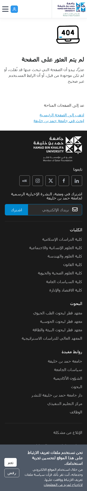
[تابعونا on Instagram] (37, 180)
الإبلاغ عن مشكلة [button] (67, 432)
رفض (11, 473)
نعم (10, 462)
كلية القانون (72, 264)
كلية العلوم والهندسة (65, 255)
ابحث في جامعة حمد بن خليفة (59, 120)
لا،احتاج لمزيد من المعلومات (63, 485)
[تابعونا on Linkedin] (77, 180)
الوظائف (76, 411)
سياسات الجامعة (68, 369)
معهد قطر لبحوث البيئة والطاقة (57, 329)
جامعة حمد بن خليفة (65, 360)
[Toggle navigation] (5, 9)
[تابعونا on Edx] (24, 180)
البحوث (76, 386)
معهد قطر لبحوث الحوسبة (61, 321)
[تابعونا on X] (50, 180)
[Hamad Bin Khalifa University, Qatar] (71, 9)
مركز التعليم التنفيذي (64, 403)
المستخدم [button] (14, 9)
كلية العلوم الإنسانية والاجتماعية (55, 247)
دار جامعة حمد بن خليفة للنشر (56, 394)
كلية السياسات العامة (64, 281)
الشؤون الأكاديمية (67, 378)
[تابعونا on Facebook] (63, 180)
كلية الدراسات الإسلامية (62, 239)
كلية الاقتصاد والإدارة (65, 289)
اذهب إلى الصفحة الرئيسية (62, 114)
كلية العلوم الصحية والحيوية (60, 272)
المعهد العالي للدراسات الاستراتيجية (52, 338)
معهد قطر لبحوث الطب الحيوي (57, 312)
